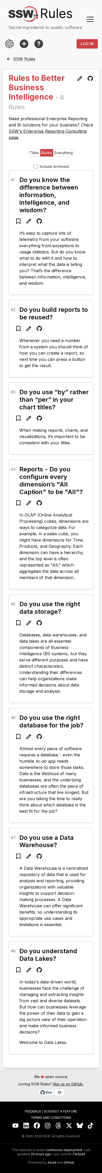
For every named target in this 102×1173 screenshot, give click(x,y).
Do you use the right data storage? (49, 607)
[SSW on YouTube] (15, 1125)
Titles (34, 152)
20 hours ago (41, 1154)
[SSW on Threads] (58, 1125)
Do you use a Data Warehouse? (46, 841)
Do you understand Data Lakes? (48, 954)
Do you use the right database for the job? (51, 721)
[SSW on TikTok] (90, 1125)
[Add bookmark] (18, 221)
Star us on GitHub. (68, 1084)
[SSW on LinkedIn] (26, 1125)
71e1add (78, 1154)
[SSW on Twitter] (69, 1125)
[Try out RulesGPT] (9, 44)
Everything (63, 152)
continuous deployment (64, 1150)
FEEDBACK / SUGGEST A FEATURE (51, 1111)
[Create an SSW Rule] (24, 44)
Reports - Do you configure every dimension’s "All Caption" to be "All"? (51, 480)
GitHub (69, 1162)
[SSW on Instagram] (47, 1125)
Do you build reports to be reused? (53, 313)
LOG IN (87, 43)
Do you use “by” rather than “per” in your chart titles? (54, 399)
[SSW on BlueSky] (80, 1125)
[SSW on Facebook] (37, 1125)
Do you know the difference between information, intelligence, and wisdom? (48, 195)
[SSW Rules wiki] (38, 44)
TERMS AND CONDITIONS (51, 1117)
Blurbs (46, 152)
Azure (52, 1162)
